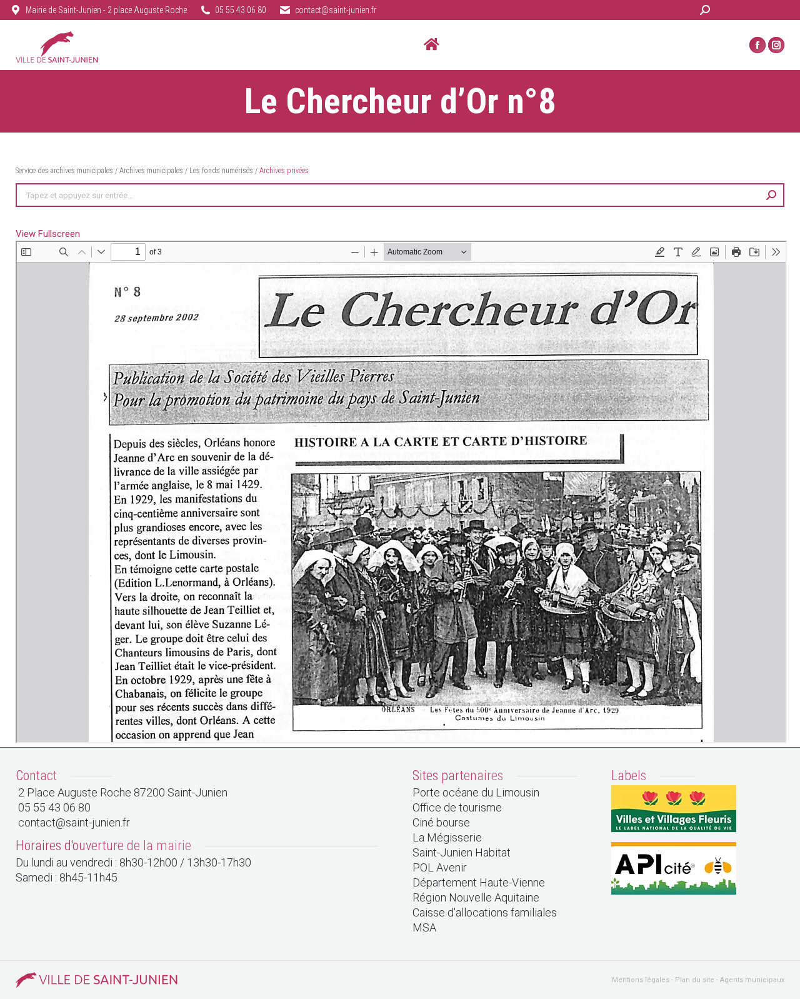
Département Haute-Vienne (478, 882)
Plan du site (694, 980)
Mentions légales (640, 980)
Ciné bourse (441, 822)
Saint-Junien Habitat (461, 852)
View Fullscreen (48, 233)
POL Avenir (439, 867)
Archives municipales (151, 170)
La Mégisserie (447, 837)
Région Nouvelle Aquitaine (475, 897)
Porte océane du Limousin (475, 792)
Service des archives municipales (65, 170)
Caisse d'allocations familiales (484, 912)
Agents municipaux (752, 980)
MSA (424, 927)
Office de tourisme (457, 807)
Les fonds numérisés (221, 170)
